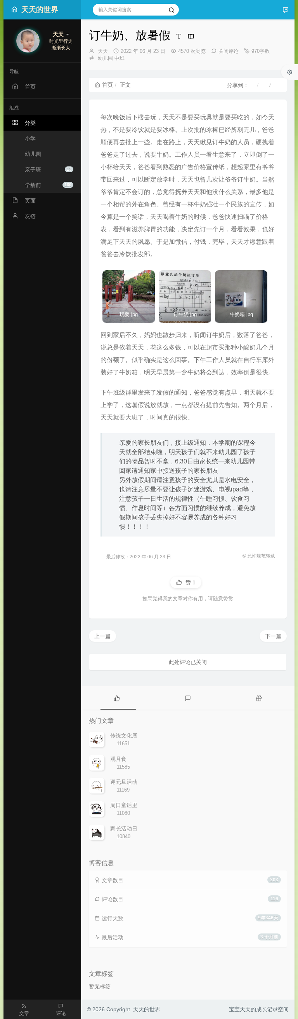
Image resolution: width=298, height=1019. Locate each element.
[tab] (116, 698)
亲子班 (48, 169)
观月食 (118, 759)
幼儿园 (105, 58)
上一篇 (102, 636)
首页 (107, 85)
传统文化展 (123, 735)
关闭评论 (228, 51)
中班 (119, 58)
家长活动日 (123, 828)
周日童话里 (123, 805)
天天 (103, 51)
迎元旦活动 (123, 782)
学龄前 (48, 185)
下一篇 (273, 636)
